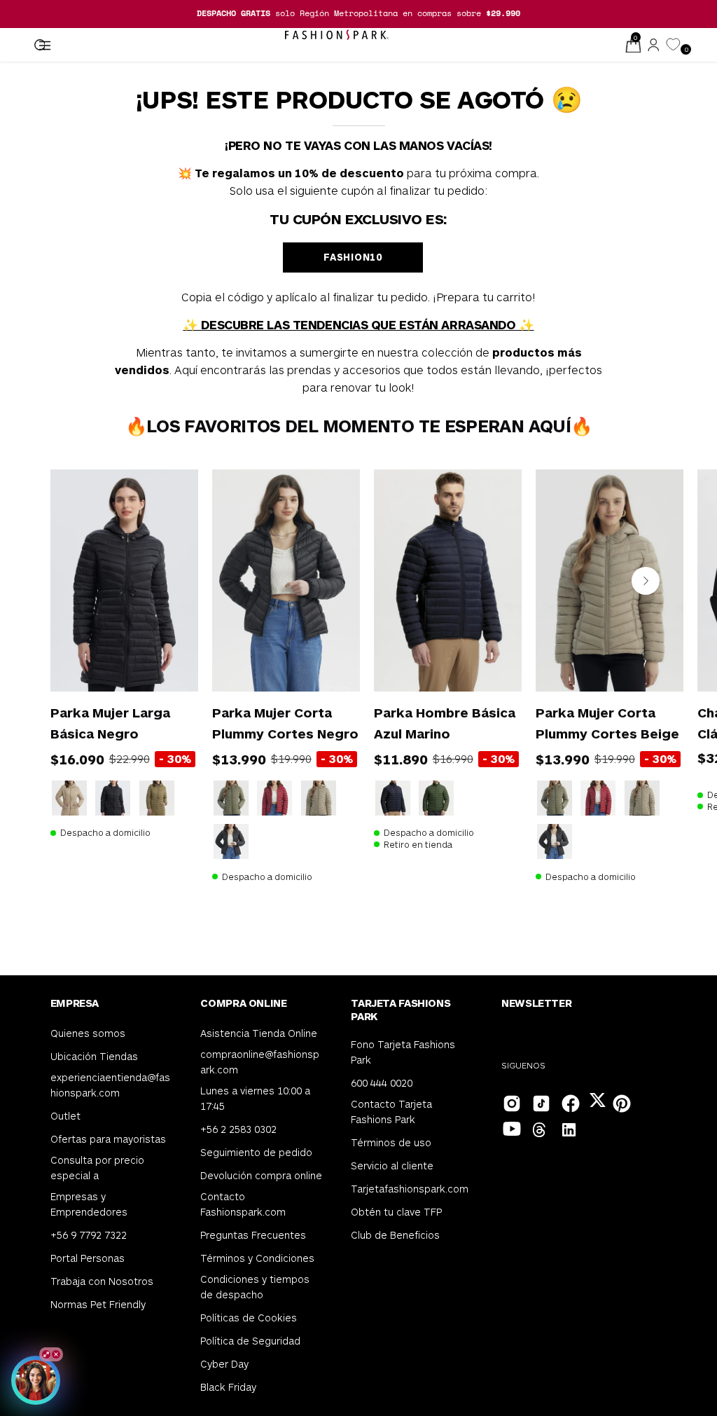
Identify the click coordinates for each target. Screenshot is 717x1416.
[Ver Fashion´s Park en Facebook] (569, 1102)
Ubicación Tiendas (94, 1056)
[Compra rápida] (167, 661)
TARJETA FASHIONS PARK (400, 1009)
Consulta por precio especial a (97, 1167)
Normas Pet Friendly (98, 1304)
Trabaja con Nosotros (101, 1280)
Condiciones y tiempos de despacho (254, 1286)
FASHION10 (352, 257)
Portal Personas (87, 1257)
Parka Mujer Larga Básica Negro (110, 722)
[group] (358, 13)
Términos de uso (391, 1142)
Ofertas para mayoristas (108, 1139)
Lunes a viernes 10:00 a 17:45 (255, 1098)
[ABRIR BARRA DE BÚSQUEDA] (39, 45)
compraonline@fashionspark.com (259, 1061)
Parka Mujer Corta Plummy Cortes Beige (607, 722)
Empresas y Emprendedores (88, 1204)
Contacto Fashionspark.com (243, 1204)
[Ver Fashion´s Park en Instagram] (510, 1102)
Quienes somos (87, 1033)
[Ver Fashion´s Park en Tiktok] (540, 1102)
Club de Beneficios (395, 1234)
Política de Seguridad (250, 1340)
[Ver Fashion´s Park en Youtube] (510, 1127)
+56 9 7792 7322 (88, 1234)
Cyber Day (224, 1363)
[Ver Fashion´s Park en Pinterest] (620, 1102)
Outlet (65, 1116)
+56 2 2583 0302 (238, 1129)
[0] (672, 45)
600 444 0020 (381, 1082)
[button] (39, 45)
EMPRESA (74, 1002)
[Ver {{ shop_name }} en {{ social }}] (540, 1131)
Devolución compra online (261, 1175)
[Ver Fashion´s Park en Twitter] (599, 1102)
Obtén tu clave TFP (396, 1211)
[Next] (646, 581)
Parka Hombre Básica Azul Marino (444, 722)
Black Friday (228, 1386)
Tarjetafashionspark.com (409, 1188)
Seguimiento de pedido (256, 1152)
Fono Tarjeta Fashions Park (403, 1052)
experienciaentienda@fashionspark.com (110, 1085)
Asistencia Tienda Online (258, 1033)
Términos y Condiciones (257, 1257)
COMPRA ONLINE (243, 1002)
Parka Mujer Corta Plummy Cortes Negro (285, 722)
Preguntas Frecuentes (253, 1234)
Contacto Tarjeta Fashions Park (391, 1111)
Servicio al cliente (392, 1165)
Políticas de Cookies (248, 1317)
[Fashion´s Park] (337, 35)
